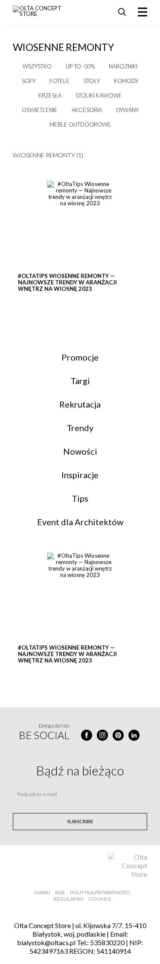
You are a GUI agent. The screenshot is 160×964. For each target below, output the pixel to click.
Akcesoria (87, 109)
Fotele (59, 80)
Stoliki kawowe (99, 95)
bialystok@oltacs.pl (46, 942)
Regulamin (68, 899)
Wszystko (37, 66)
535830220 (107, 942)
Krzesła (49, 95)
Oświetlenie (40, 109)
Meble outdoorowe (80, 124)
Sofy (28, 80)
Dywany (127, 109)
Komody (126, 80)
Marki (42, 892)
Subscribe (80, 821)
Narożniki (123, 66)
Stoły (92, 80)
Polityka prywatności (100, 892)
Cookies (99, 899)
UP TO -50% (80, 66)
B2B (60, 892)
